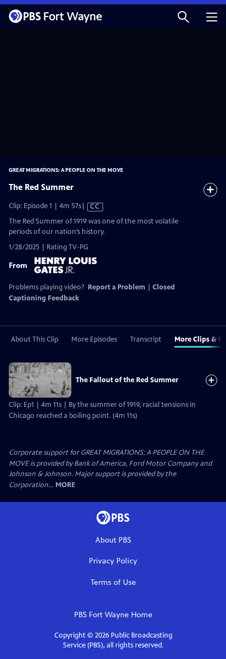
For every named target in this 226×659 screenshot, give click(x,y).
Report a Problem (116, 287)
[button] (183, 16)
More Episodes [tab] (94, 339)
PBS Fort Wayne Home (113, 614)
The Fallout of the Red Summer (127, 380)
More (65, 485)
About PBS (113, 540)
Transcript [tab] (145, 339)
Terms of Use (113, 582)
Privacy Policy (113, 561)
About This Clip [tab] (34, 339)
